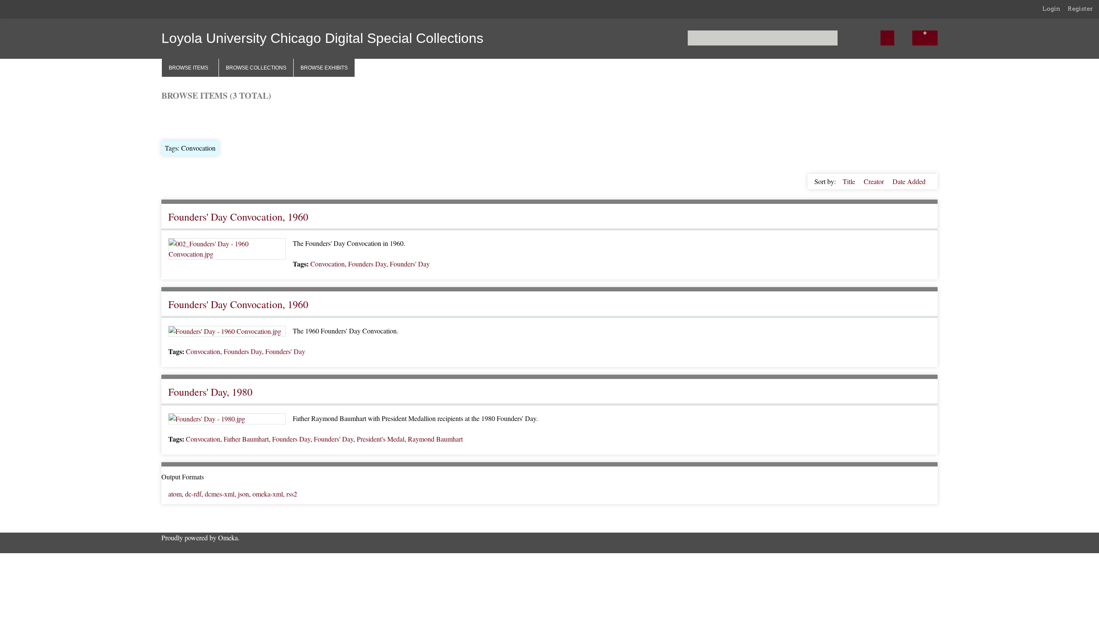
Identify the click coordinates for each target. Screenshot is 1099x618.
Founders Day (367, 263)
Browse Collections (256, 68)
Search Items (264, 119)
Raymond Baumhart (435, 438)
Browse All (176, 119)
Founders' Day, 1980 (210, 392)
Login (1051, 8)
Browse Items (188, 68)
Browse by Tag (219, 119)
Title (850, 181)
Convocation (327, 263)
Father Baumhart (246, 438)
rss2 (291, 493)
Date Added (909, 181)
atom (175, 493)
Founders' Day (410, 263)
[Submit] (887, 37)
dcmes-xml (219, 493)
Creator (875, 181)
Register (1080, 8)
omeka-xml (267, 493)
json (243, 493)
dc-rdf (193, 493)
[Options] (924, 37)
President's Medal (380, 438)
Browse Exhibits (324, 68)
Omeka (228, 537)
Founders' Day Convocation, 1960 (238, 217)
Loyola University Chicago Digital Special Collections (322, 38)
